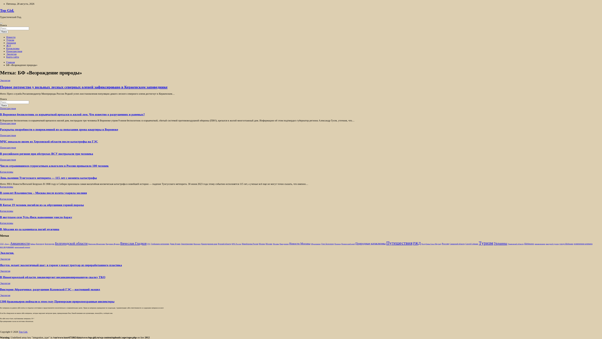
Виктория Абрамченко (96, 244)
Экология (11, 54)
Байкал (32, 244)
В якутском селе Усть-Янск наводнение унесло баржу (36, 217)
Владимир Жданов (113, 244)
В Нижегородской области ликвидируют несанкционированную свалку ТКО (52, 277)
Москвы (276, 244)
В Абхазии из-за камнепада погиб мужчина (29, 229)
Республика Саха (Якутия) (431, 244)
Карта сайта (12, 57)
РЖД (417, 243)
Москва (262, 244)
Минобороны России (250, 244)
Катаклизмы (12, 48)
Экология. (7, 253)
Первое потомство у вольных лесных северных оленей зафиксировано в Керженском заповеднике (84, 87)
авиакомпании (540, 244)
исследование (7, 247)
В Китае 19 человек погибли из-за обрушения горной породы (42, 205)
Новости (11, 37)
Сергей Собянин (471, 244)
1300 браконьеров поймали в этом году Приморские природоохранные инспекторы (57, 301)
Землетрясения (187, 244)
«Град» (7, 244)
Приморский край (348, 244)
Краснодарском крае (209, 244)
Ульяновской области (516, 244)
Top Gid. (7, 10)
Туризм (10, 40)
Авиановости (20, 243)
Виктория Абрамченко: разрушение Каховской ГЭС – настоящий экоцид (50, 289)
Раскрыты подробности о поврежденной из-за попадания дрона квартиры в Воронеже (59, 129)
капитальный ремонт (22, 247)
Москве (269, 244)
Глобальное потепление (160, 244)
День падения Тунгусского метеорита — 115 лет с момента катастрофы (48, 178)
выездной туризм (552, 244)
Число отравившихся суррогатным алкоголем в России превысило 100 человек (54, 165)
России (445, 243)
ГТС (148, 244)
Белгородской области (71, 243)
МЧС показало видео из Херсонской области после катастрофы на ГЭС (49, 141)
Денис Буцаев (175, 244)
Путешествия (399, 242)
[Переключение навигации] (1, 23)
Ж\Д (8, 45)
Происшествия (14, 51)
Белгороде (40, 244)
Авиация (11, 43)
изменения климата (583, 244)
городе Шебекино (566, 244)
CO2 (2, 244)
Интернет (197, 244)
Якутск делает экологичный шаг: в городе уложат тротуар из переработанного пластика (61, 265)
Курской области (224, 244)
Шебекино (529, 244)
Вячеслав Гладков (133, 243)
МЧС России (236, 244)
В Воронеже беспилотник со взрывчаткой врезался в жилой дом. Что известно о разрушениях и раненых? (72, 114)
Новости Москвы (299, 243)
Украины (500, 243)
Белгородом (49, 244)
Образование (316, 244)
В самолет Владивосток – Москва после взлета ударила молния (43, 193)
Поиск (3, 25)
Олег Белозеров (327, 244)
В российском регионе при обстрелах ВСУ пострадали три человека (46, 153)
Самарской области (457, 244)
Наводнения (284, 244)
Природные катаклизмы (370, 243)
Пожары (337, 244)
